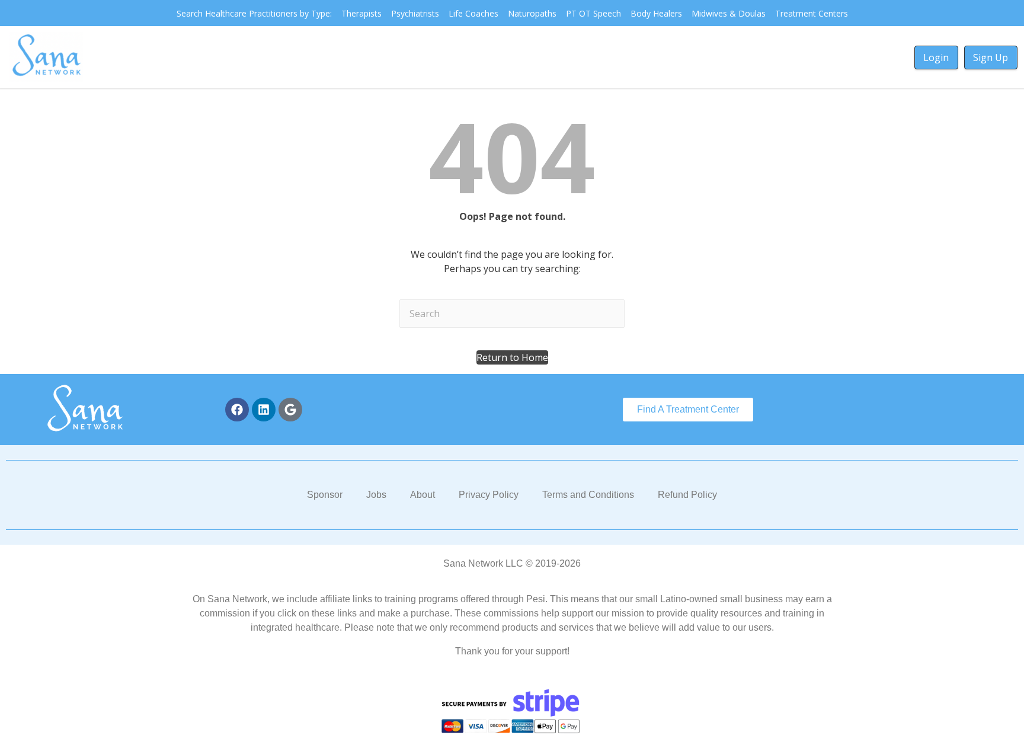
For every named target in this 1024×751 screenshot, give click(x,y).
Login (936, 57)
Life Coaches (473, 13)
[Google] (290, 409)
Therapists (361, 13)
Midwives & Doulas (729, 13)
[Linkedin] (264, 409)
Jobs (376, 495)
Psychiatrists (415, 13)
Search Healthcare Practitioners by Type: (254, 13)
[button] (512, 357)
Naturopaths (532, 13)
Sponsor (325, 495)
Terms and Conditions (588, 495)
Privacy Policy (489, 495)
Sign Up (990, 57)
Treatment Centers (811, 13)
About (422, 495)
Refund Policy (687, 495)
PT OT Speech (593, 13)
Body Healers (656, 13)
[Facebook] (237, 409)
